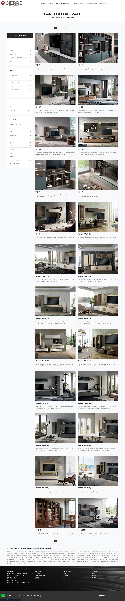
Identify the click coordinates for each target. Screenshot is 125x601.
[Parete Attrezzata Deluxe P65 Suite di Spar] (98, 259)
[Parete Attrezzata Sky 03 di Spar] (55, 175)
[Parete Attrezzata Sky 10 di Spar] (55, 48)
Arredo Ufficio (91, 4)
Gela (20, 131)
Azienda (43, 4)
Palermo (20, 149)
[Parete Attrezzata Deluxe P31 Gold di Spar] (98, 344)
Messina (20, 142)
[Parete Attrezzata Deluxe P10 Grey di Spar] (55, 386)
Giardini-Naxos (20, 135)
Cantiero (20, 47)
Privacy (2, 600)
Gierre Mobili (20, 54)
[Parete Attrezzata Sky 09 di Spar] (98, 48)
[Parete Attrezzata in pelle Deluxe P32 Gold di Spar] (98, 217)
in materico (20, 93)
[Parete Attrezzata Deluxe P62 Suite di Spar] (98, 301)
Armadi (66, 577)
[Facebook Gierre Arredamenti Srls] (40, 596)
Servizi (93, 573)
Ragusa (20, 153)
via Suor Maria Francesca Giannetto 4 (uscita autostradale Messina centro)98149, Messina (20, 575)
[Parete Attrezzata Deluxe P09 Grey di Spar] (98, 386)
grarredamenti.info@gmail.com (20, 582)
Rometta (20, 156)
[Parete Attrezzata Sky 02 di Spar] (98, 175)
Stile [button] (10, 102)
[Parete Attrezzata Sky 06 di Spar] (98, 90)
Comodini (66, 575)
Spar (20, 61)
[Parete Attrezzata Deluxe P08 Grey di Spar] (55, 428)
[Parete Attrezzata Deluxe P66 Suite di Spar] (55, 259)
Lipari (20, 139)
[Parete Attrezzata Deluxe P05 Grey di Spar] (55, 471)
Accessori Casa (78, 4)
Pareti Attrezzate (70, 17)
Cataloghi (94, 575)
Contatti (103, 4)
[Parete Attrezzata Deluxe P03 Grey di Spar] (98, 471)
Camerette (66, 579)
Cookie (7, 600)
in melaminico (20, 75)
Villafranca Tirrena (20, 163)
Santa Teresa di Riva (20, 160)
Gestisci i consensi (15, 600)
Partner (94, 577)
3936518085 (14, 581)
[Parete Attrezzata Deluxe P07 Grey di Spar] (98, 428)
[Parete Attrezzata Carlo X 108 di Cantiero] (55, 513)
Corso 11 (20, 50)
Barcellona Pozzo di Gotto (20, 124)
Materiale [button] (12, 70)
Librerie (37, 573)
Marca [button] (11, 42)
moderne (20, 110)
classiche (20, 107)
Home (52, 17)
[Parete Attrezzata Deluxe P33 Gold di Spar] (55, 344)
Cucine (50, 4)
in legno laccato (20, 89)
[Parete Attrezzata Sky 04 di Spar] (98, 132)
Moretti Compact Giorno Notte (20, 58)
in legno (20, 86)
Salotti (37, 577)
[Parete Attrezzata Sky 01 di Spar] (55, 217)
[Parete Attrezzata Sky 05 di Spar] (55, 132)
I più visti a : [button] (12, 119)
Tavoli (37, 579)
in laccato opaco (20, 82)
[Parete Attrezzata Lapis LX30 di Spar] (98, 513)
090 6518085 (13, 579)
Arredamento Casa (63, 4)
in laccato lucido (20, 79)
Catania (20, 128)
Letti (65, 573)
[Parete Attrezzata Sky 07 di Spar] (55, 90)
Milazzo (20, 146)
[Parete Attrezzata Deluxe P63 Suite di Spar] (55, 301)
